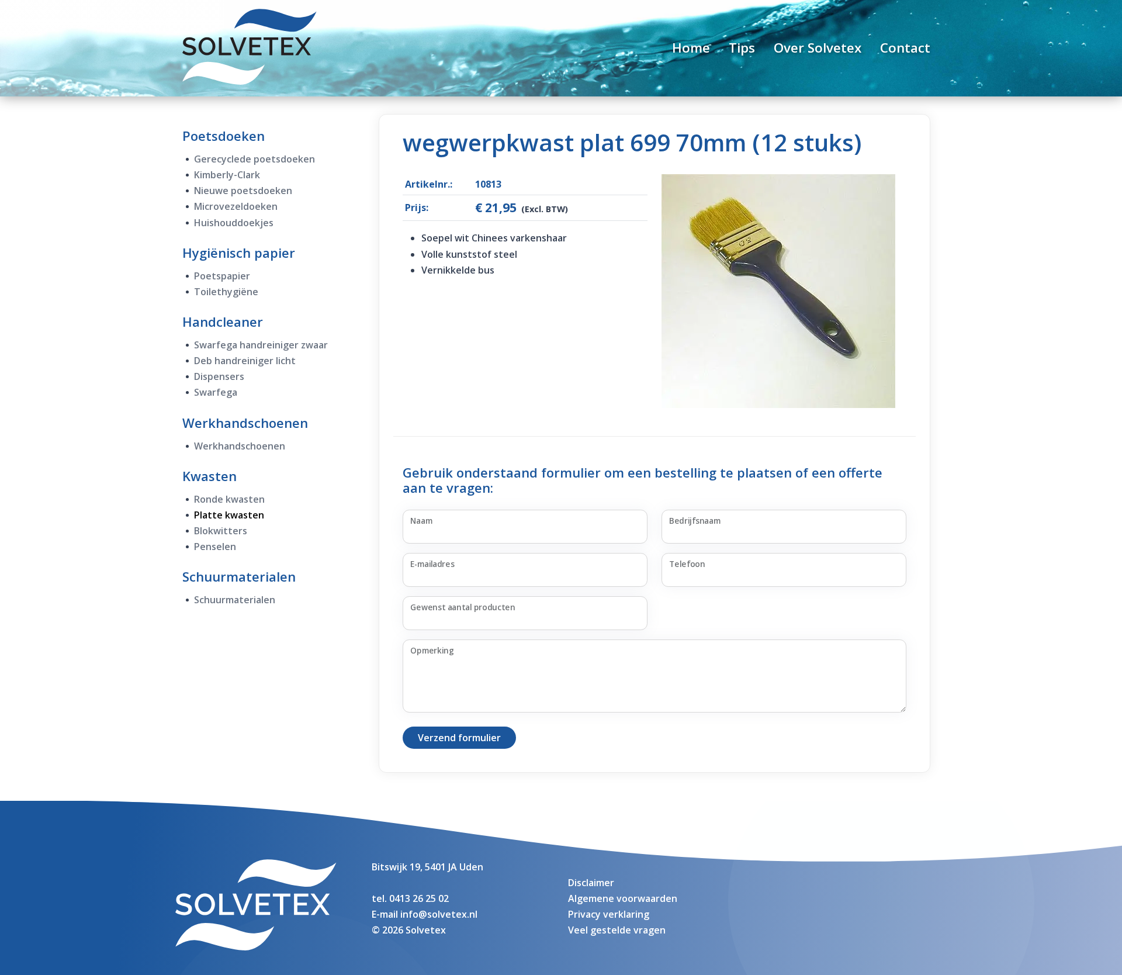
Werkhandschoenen (245, 422)
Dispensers (219, 376)
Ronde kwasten (229, 499)
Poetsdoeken (223, 135)
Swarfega (215, 392)
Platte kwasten (229, 515)
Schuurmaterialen (239, 576)
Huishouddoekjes (233, 222)
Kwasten (209, 476)
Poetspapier (222, 275)
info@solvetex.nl (438, 914)
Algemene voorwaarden (622, 898)
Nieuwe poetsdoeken (243, 190)
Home (691, 48)
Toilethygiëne (226, 291)
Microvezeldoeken (236, 206)
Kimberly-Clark (227, 174)
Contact (905, 48)
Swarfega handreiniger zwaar (261, 344)
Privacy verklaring (608, 914)
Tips (742, 48)
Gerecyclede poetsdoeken (254, 159)
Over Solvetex (817, 48)
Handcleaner (222, 321)
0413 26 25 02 (419, 898)
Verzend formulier (459, 737)
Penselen (215, 546)
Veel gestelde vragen (617, 930)
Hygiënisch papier (238, 252)
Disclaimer (591, 882)
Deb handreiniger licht (245, 360)
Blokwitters (220, 530)
